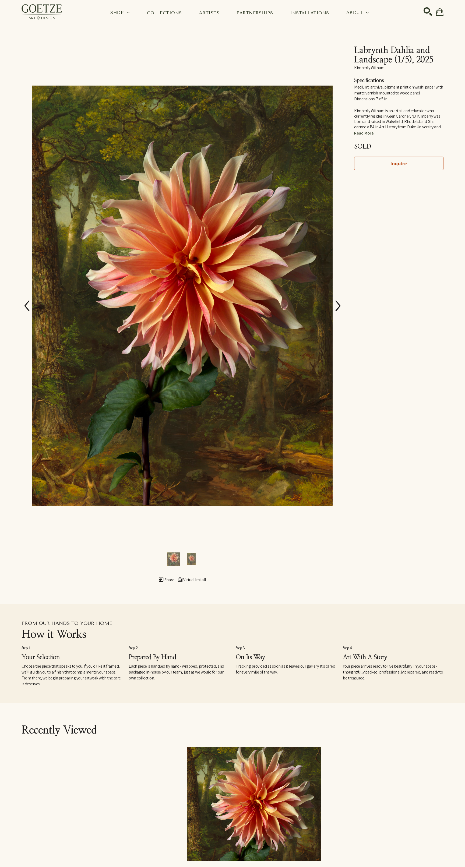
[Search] (428, 11)
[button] (120, 12)
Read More (364, 133)
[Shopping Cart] (439, 12)
